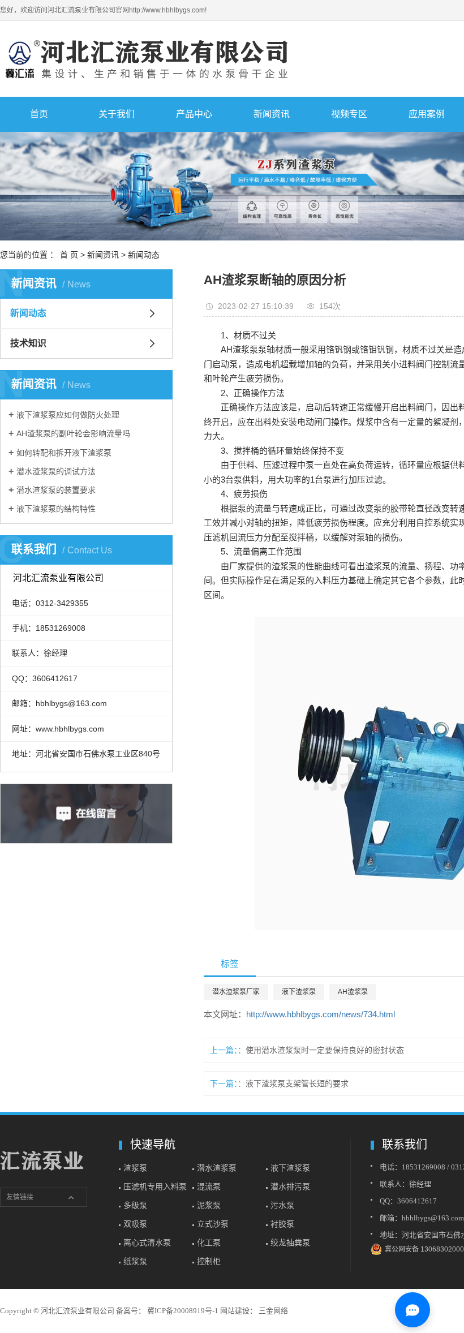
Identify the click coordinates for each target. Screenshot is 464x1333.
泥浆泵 (209, 1205)
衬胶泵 (282, 1223)
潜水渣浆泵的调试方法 (56, 471)
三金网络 (272, 1310)
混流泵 (209, 1186)
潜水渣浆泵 (217, 1167)
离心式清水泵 (147, 1242)
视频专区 (349, 114)
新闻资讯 (272, 114)
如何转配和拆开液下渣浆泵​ (63, 452)
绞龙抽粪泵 (290, 1242)
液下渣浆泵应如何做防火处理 (67, 414)
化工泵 (209, 1242)
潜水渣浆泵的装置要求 (56, 489)
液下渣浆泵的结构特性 (56, 508)
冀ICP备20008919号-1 (182, 1310)
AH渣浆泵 (353, 992)
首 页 (69, 254)
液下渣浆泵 (299, 992)
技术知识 (28, 343)
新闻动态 (144, 254)
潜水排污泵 (290, 1186)
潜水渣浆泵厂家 (236, 992)
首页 (39, 114)
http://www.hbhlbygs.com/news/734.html (320, 1014)
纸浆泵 (135, 1261)
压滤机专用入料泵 (155, 1186)
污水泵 (282, 1205)
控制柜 (209, 1261)
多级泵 (135, 1205)
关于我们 (116, 114)
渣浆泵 (135, 1167)
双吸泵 (135, 1223)
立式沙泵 (213, 1223)
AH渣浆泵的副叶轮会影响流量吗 (73, 433)
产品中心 (194, 114)
